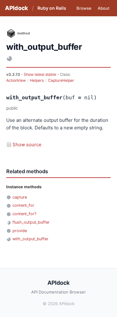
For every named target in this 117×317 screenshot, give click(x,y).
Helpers (37, 80)
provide (19, 230)
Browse (83, 8)
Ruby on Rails (51, 8)
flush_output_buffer (31, 222)
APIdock (16, 8)
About (104, 8)
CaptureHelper (61, 80)
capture (19, 197)
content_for (23, 205)
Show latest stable (40, 74)
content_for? (24, 213)
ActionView (16, 80)
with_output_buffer (30, 238)
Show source (26, 145)
